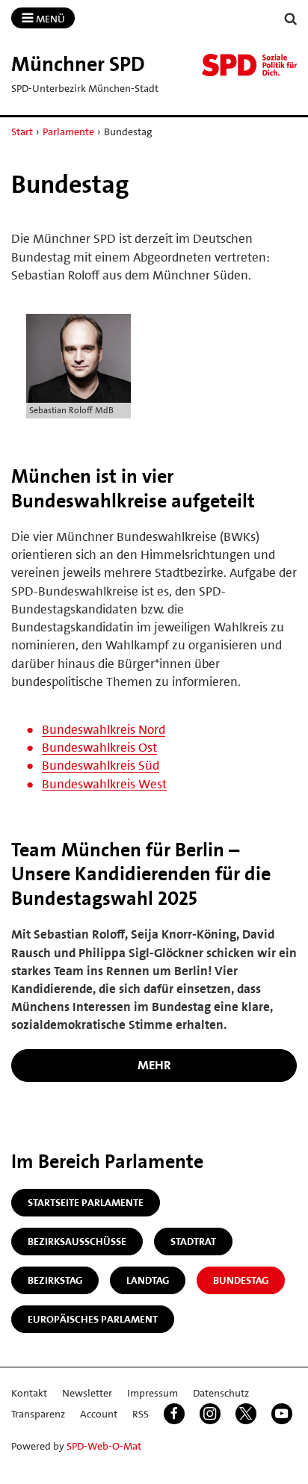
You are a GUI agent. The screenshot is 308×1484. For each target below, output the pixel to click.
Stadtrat (193, 1241)
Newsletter (87, 1393)
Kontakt (29, 1393)
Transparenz (38, 1413)
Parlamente (68, 131)
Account (98, 1413)
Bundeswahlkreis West (104, 784)
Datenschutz (221, 1393)
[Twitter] (245, 1413)
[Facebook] (174, 1413)
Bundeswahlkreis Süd (100, 765)
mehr (154, 1065)
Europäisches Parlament (93, 1319)
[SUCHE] (291, 19)
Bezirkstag (55, 1280)
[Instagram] (210, 1413)
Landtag (147, 1280)
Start (22, 131)
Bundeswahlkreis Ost (99, 747)
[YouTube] (281, 1413)
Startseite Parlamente (86, 1202)
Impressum (152, 1393)
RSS (140, 1413)
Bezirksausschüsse (77, 1241)
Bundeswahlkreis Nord (103, 729)
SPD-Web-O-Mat (104, 1446)
